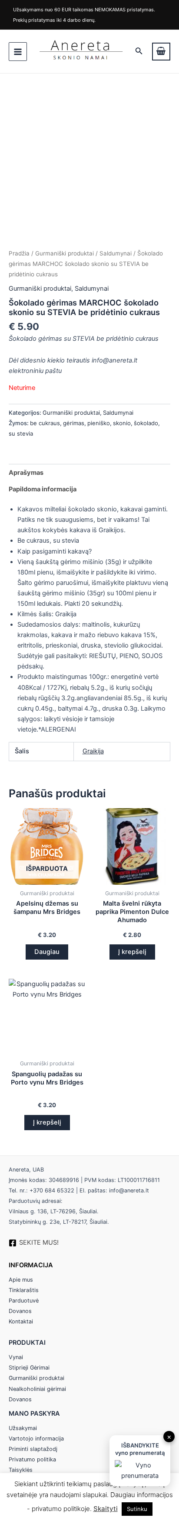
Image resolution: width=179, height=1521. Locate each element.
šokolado (146, 423)
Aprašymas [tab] (26, 473)
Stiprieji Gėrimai (29, 1367)
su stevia (21, 433)
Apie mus (21, 1279)
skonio (122, 423)
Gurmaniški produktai (64, 253)
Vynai (16, 1357)
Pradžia (19, 253)
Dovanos (20, 1311)
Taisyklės (21, 1470)
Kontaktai (21, 1321)
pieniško (98, 423)
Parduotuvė (24, 1300)
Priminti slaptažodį (33, 1449)
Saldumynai (115, 253)
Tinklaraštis (24, 1290)
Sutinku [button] (137, 1508)
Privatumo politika (32, 1459)
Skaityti (105, 1508)
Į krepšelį (132, 952)
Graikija (93, 751)
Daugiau (47, 952)
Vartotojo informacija (36, 1438)
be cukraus (45, 423)
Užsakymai (23, 1428)
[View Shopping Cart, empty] (161, 51)
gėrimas (73, 423)
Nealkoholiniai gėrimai (37, 1389)
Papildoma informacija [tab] (42, 489)
